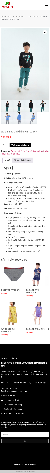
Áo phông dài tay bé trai (24, 17)
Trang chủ (6, 17)
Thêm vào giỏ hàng (20, 145)
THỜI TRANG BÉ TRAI (10, 154)
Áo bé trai (15, 151)
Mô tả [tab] (7, 160)
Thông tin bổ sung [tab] (22, 160)
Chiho (45, 151)
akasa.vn (32, 471)
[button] (47, 5)
